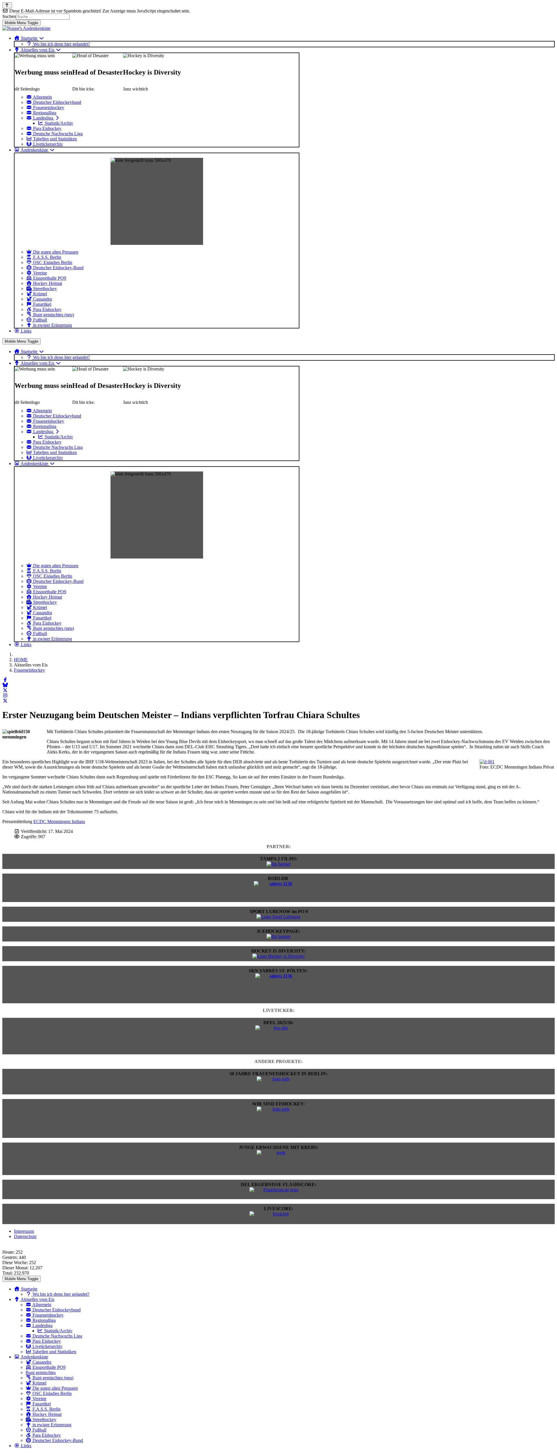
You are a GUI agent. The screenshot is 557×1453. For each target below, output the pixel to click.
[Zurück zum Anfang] (7, 5)
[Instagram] (5, 695)
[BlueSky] (5, 685)
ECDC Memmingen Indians (59, 821)
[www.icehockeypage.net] (279, 936)
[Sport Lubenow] (278, 916)
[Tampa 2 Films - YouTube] (279, 863)
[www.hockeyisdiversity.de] (278, 956)
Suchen (9, 16)
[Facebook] (5, 679)
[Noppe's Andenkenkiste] (26, 28)
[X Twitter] (5, 690)
